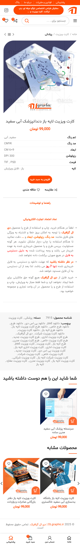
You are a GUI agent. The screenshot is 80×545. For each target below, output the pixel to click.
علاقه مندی (29, 189)
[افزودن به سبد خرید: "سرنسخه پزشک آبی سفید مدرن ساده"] (73, 421)
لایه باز (40, 364)
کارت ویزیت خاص (52, 354)
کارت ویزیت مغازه (17, 361)
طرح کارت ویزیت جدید (26, 337)
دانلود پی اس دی (35, 323)
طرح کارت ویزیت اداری (55, 337)
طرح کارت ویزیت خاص (55, 340)
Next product (5, 34)
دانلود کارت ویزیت (29, 330)
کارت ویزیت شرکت (29, 354)
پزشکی (48, 34)
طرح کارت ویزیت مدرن (26, 340)
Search (27, 21)
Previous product (13, 34)
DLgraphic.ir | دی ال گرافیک (47, 524)
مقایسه (49, 189)
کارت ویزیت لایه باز (63, 361)
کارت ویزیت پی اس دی (52, 351)
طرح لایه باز (59, 344)
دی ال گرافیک (25, 334)
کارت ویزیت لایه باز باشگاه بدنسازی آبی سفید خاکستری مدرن (58, 502)
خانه (74, 34)
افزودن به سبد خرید (40, 179)
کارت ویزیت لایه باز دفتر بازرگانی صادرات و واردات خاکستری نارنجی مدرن (21, 502)
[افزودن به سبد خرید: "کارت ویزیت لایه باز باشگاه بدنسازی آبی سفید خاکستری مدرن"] (73, 490)
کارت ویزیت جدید (26, 351)
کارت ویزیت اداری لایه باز (29, 347)
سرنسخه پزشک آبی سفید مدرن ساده (58, 430)
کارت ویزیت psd (24, 344)
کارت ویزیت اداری (56, 347)
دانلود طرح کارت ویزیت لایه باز (30, 327)
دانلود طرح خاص (59, 327)
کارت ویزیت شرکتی (24, 358)
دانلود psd (53, 323)
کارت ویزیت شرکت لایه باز (53, 358)
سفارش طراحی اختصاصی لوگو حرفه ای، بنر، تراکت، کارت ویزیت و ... (39, 10)
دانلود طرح (17, 323)
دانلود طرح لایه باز (52, 330)
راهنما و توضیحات (40, 203)
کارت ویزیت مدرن (39, 361)
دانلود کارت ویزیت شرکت (49, 334)
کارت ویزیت (62, 34)
